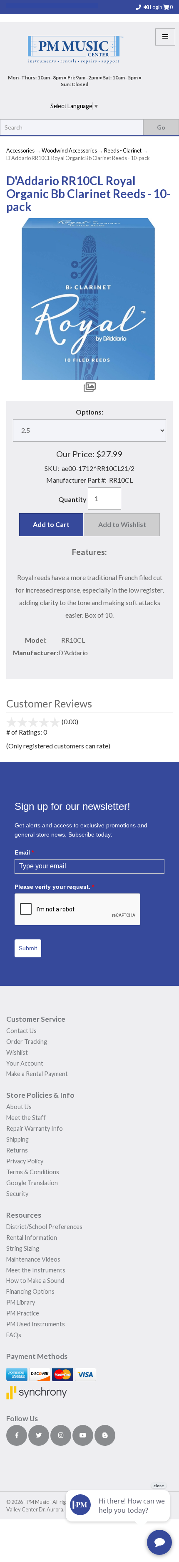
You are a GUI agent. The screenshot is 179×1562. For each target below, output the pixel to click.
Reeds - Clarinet (123, 150)
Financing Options (30, 1291)
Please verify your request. (54, 886)
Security (17, 1193)
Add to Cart (51, 524)
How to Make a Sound (35, 1280)
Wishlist (17, 1052)
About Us (19, 1106)
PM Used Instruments (35, 1324)
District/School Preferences (44, 1226)
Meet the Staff (26, 1117)
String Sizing (22, 1248)
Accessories (20, 150)
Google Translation (32, 1182)
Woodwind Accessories (69, 150)
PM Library (20, 1302)
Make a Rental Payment (37, 1073)
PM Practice (22, 1313)
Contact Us (21, 1030)
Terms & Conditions (32, 1171)
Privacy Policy (24, 1161)
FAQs (13, 1334)
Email (24, 852)
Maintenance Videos (33, 1259)
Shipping (17, 1139)
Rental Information (31, 1237)
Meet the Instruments (35, 1270)
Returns (17, 1150)
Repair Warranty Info (34, 1128)
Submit (28, 948)
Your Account (24, 1063)
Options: (89, 412)
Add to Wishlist (122, 524)
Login (156, 7)
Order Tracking (26, 1041)
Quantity (72, 499)
